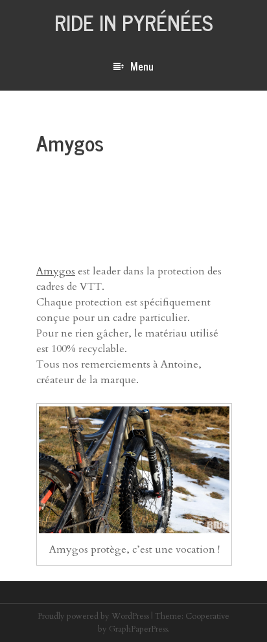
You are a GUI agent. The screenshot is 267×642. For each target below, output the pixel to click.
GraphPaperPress (138, 629)
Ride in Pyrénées (133, 22)
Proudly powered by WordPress (93, 616)
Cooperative (207, 616)
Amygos (55, 271)
